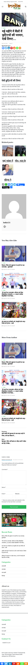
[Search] (25, 6)
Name (4, 487)
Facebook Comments (18, 459)
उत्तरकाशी (4, 566)
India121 (10, 43)
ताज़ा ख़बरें (4, 572)
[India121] (14, 206)
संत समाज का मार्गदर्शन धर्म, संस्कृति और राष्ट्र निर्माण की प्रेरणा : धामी (13, 322)
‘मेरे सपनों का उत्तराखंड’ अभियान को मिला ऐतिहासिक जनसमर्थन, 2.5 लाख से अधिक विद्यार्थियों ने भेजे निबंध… (12, 294)
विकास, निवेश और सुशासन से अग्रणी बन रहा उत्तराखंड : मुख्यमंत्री (13, 266)
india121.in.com (6, 642)
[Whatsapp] (17, 48)
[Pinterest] (11, 48)
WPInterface (12, 656)
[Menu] (2, 6)
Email (4, 493)
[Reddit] (14, 48)
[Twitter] (6, 48)
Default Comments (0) (7, 459)
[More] (20, 48)
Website (17, 493)
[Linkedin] (8, 48)
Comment (5, 469)
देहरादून (3, 575)
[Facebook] (3, 48)
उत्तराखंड (4, 290)
